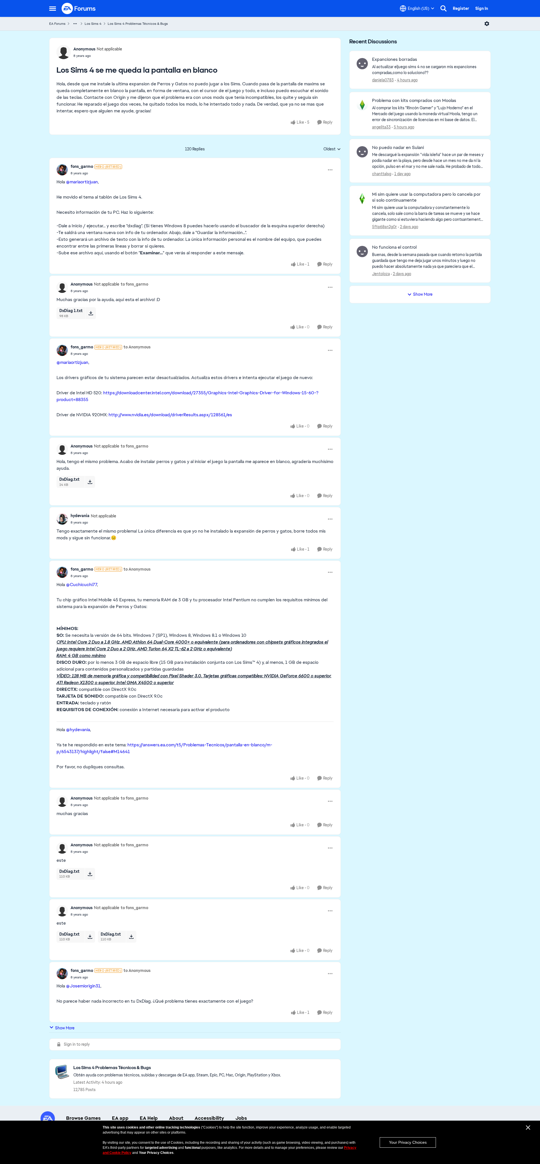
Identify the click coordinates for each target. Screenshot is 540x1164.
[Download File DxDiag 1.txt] (91, 313)
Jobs (241, 1118)
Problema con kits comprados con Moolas (414, 100)
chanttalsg (381, 173)
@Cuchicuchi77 (81, 584)
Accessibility (209, 1118)
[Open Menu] (487, 24)
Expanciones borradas (394, 59)
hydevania (80, 515)
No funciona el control (394, 247)
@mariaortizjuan (82, 182)
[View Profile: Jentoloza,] (362, 251)
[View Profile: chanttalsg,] (362, 151)
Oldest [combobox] (332, 149)
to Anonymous (136, 347)
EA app (120, 1118)
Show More (65, 1028)
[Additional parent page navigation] (75, 24)
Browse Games (83, 1118)
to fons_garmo (134, 284)
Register (461, 8)
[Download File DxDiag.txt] (90, 482)
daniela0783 (383, 80)
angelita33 (381, 127)
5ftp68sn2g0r (384, 226)
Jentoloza (381, 273)
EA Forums (57, 23)
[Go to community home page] (79, 8)
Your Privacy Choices (408, 1142)
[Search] (443, 8)
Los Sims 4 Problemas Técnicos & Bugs (138, 23)
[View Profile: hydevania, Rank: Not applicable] (62, 519)
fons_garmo (82, 166)
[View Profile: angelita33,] (362, 104)
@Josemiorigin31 (83, 986)
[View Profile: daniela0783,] (362, 63)
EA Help (149, 1118)
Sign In (481, 8)
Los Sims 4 (93, 23)
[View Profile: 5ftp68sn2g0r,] (362, 198)
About (176, 1118)
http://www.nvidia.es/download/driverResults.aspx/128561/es (170, 415)
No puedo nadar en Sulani (398, 147)
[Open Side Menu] (52, 8)
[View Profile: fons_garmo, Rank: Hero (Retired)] (62, 169)
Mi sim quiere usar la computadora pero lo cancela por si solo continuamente (426, 197)
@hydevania (78, 730)
